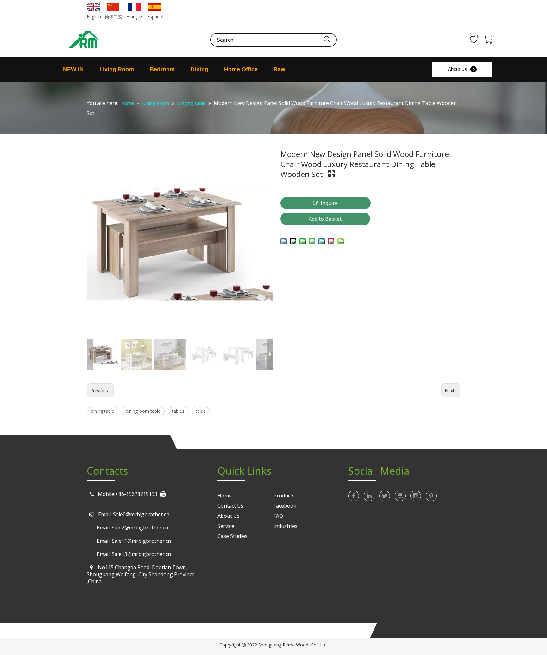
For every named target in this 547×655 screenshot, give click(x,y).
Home (224, 495)
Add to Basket (325, 218)
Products (284, 495)
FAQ (278, 515)
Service (225, 525)
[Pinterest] (431, 496)
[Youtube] (400, 496)
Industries (286, 525)
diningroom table (143, 411)
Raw (279, 69)
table (201, 411)
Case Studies (232, 536)
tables (178, 411)
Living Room (116, 69)
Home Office (241, 69)
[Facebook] (353, 496)
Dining (199, 69)
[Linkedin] (369, 496)
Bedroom (162, 69)
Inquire (329, 203)
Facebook (285, 505)
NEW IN (73, 69)
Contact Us (230, 505)
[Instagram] (415, 496)
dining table (102, 411)
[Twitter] (384, 496)
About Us (457, 69)
